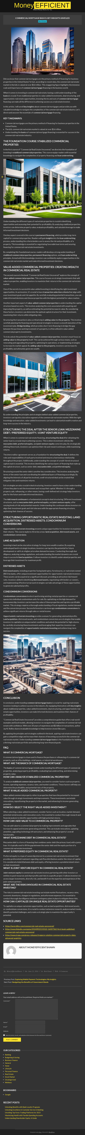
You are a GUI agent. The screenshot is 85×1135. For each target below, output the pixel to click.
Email (5, 1027)
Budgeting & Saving (12, 1057)
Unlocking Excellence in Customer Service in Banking (24, 1110)
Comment (6, 1001)
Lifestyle (8, 1069)
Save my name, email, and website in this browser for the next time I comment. (29, 1035)
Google (8, 1095)
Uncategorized (10, 1080)
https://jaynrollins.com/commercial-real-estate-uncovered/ (29, 926)
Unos (40, 1132)
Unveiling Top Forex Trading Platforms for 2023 (23, 1113)
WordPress (52, 1132)
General (8, 1063)
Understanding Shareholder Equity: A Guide (21, 1118)
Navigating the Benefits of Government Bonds (30, 982)
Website (5, 1031)
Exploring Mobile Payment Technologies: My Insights (35, 979)
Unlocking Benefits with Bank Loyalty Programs (22, 1107)
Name (5, 1022)
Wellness (8, 1082)
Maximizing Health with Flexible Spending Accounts (24, 1115)
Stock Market (10, 1077)
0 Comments (63, 971)
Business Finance (11, 1060)
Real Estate (42, 21)
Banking (8, 1055)
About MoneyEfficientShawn (37, 947)
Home (7, 1066)
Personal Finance (11, 1071)
